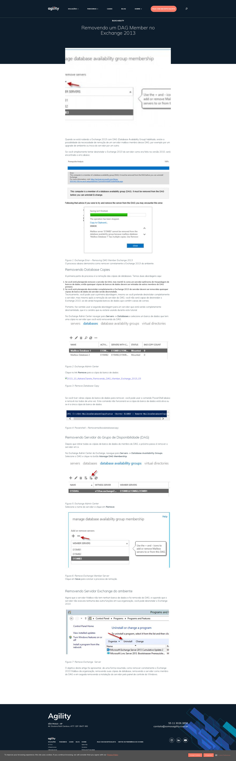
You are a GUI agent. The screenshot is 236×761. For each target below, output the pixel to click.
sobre (137, 9)
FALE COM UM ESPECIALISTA (163, 9)
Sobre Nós (85, 744)
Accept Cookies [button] (195, 755)
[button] (223, 755)
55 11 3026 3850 (178, 723)
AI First (50, 744)
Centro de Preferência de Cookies (130, 742)
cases (109, 9)
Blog (123, 9)
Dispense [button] (208, 755)
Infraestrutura (52, 747)
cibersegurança (52, 750)
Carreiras (84, 747)
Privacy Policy (112, 755)
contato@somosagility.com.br (171, 726)
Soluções (72, 9)
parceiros (91, 9)
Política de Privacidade (88, 750)
